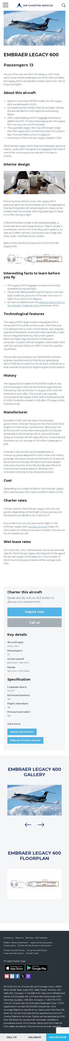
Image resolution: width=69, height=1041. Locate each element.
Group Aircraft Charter (37, 950)
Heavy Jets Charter (22, 731)
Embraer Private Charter (25, 740)
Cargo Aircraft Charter (14, 953)
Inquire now (34, 612)
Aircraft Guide (32, 953)
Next (41, 824)
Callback (34, 1037)
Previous (28, 824)
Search (63, 5)
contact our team (37, 526)
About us (19, 938)
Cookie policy (10, 945)
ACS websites (41, 938)
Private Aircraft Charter (14, 950)
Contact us (8, 938)
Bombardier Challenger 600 (23, 305)
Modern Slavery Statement (16, 942)
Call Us (11, 1037)
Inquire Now (57, 1037)
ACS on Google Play (36, 968)
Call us (34, 622)
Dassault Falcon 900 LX (52, 302)
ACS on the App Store (14, 968)
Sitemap (29, 938)
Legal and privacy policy (41, 942)
